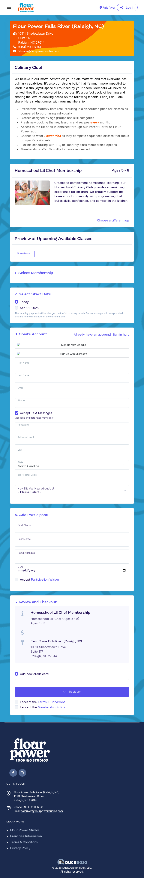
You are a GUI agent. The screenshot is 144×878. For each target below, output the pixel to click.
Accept (25, 579)
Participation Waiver (45, 579)
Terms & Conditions (51, 702)
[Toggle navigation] (9, 7)
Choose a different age (113, 220)
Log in (129, 7)
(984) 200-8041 (33, 807)
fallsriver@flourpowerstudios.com (42, 811)
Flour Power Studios (25, 830)
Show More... (24, 253)
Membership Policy (51, 707)
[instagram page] (22, 773)
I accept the (42, 702)
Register (74, 691)
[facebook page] (13, 773)
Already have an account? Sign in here (101, 334)
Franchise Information (26, 836)
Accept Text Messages (36, 413)
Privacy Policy (20, 848)
